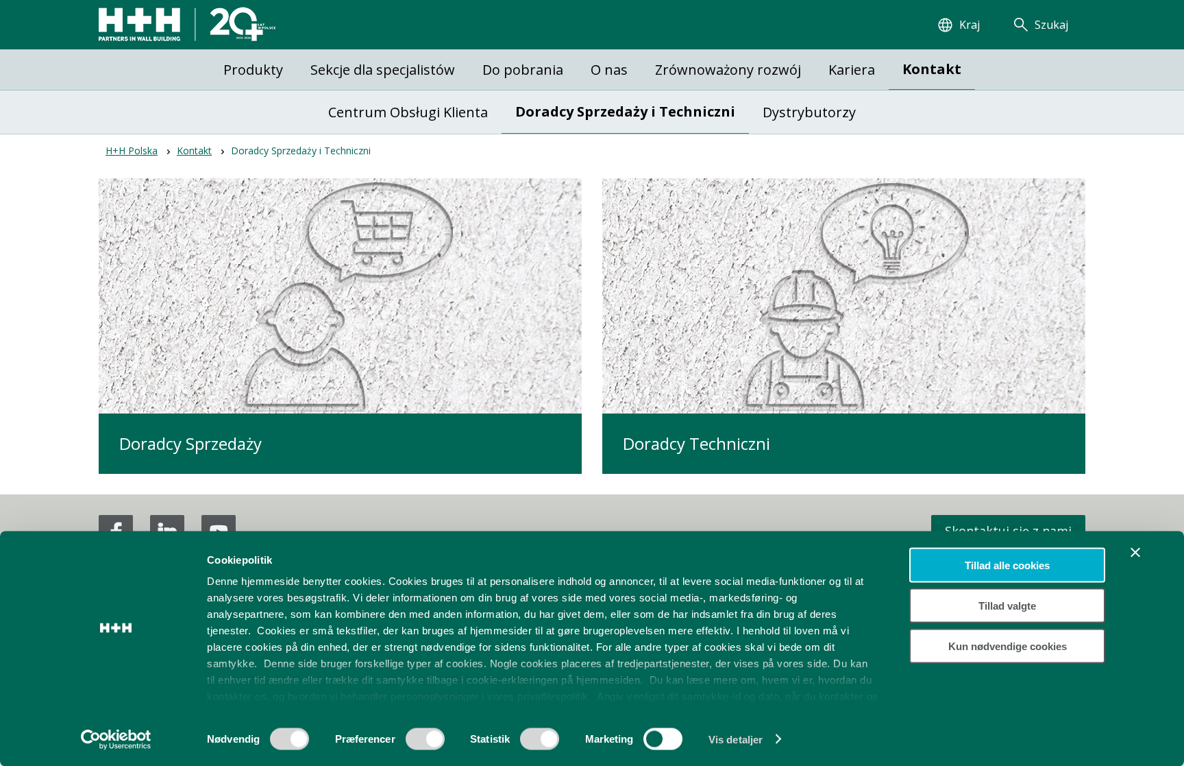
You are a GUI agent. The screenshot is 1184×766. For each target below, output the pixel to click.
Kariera (851, 69)
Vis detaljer (735, 739)
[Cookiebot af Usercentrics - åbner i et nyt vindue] (116, 739)
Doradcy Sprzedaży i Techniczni (625, 111)
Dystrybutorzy (809, 112)
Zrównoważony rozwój (728, 69)
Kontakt (931, 69)
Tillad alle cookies (1007, 565)
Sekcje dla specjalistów (382, 69)
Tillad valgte (1007, 605)
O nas (609, 69)
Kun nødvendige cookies (1007, 645)
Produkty (253, 69)
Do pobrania (522, 69)
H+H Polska (132, 150)
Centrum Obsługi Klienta (408, 112)
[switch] (425, 743)
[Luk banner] (1135, 553)
